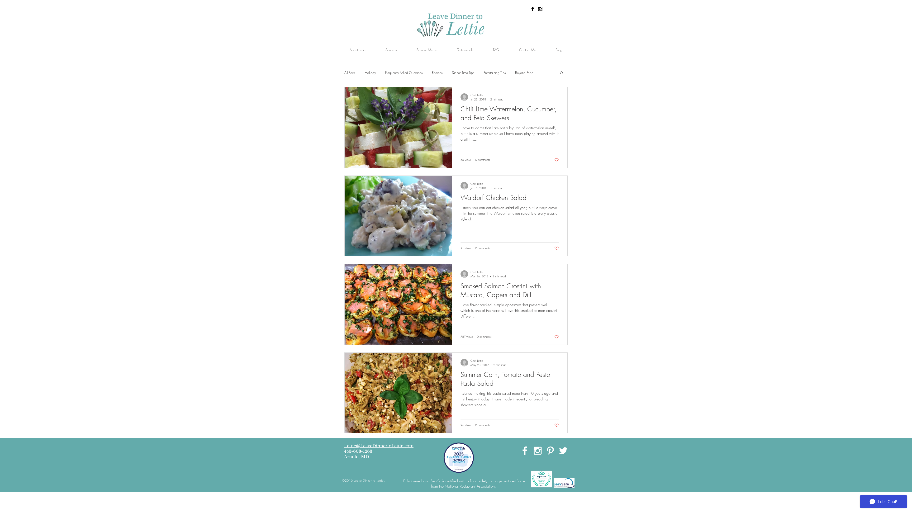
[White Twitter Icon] (563, 450)
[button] (561, 73)
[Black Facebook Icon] (533, 9)
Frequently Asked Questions (404, 72)
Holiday (370, 72)
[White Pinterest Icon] (550, 450)
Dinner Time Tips (463, 72)
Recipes (437, 72)
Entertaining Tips (495, 72)
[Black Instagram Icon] (540, 9)
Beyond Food (524, 72)
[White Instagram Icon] (537, 450)
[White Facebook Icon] (524, 450)
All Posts (349, 72)
